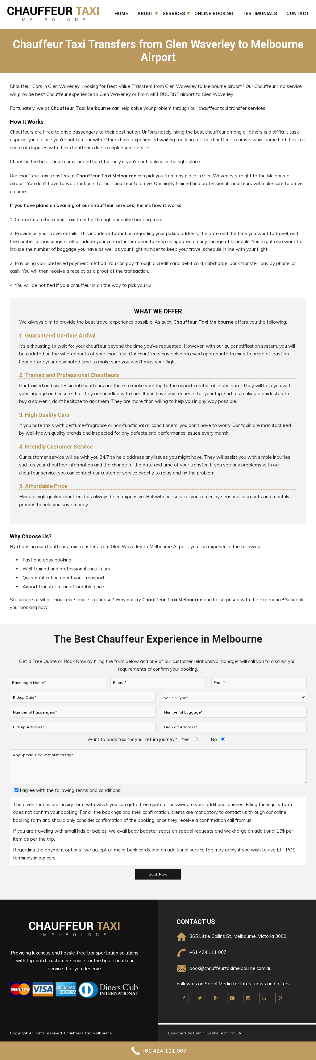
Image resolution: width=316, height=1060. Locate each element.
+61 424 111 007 (208, 952)
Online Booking (213, 13)
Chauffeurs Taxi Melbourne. (88, 1033)
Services (174, 13)
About (145, 13)
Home (121, 13)
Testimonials (260, 13)
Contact (297, 13)
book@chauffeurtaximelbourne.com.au (230, 968)
